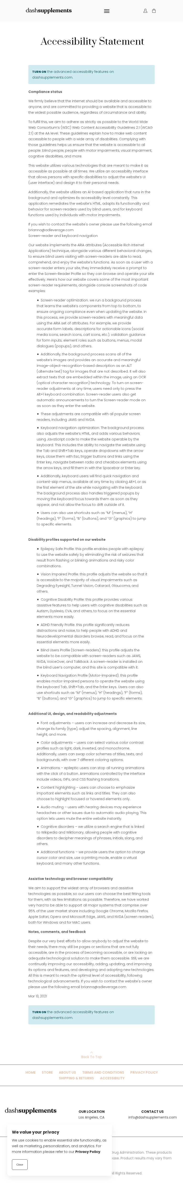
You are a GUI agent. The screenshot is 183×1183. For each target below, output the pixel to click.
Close (19, 1164)
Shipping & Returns (76, 1078)
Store (47, 1072)
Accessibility (112, 1078)
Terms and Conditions (103, 1072)
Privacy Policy (144, 1072)
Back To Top (91, 1057)
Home (30, 1072)
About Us (67, 1072)
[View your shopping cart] (154, 11)
